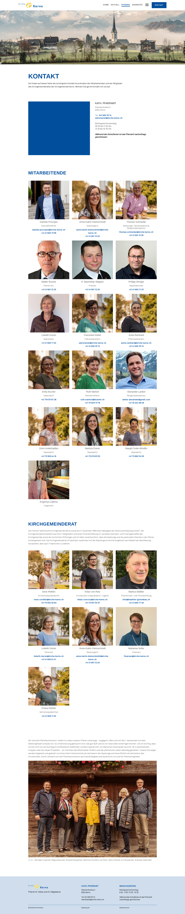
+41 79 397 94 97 (92, 602)
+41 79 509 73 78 (92, 402)
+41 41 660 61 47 (48, 659)
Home (106, 5)
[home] (31, 5)
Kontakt (159, 5)
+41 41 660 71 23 (136, 289)
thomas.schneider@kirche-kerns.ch (136, 232)
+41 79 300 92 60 (49, 602)
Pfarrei (125, 5)
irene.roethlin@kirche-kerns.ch (49, 599)
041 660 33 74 (105, 115)
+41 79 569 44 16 (48, 456)
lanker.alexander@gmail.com (136, 399)
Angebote (137, 5)
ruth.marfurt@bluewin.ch (92, 399)
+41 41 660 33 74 (92, 346)
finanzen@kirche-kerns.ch (136, 656)
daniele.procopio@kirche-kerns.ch (48, 229)
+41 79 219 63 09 (92, 456)
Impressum (85, 907)
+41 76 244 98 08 (136, 402)
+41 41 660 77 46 (136, 602)
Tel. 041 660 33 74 (88, 897)
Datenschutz (124, 907)
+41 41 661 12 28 (136, 235)
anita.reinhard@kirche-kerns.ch (136, 343)
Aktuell (115, 5)
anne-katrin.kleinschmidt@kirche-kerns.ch (92, 231)
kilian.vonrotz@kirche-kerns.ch (92, 599)
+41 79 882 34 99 (136, 456)
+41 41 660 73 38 (48, 233)
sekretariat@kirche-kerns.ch (108, 118)
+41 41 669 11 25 (49, 716)
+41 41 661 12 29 (92, 236)
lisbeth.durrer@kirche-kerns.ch (49, 656)
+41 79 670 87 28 (48, 399)
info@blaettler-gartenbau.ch (136, 599)
